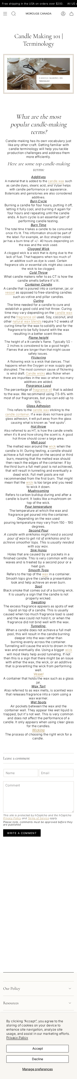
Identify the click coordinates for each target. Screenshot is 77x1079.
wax (45, 574)
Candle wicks (35, 373)
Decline (37, 1059)
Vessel (38, 674)
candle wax (56, 181)
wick (52, 446)
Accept (37, 1048)
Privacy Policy (17, 1038)
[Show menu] (5, 13)
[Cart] (71, 13)
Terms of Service (38, 818)
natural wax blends (27, 321)
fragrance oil (26, 317)
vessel (10, 292)
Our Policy (11, 988)
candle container (17, 414)
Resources (11, 1003)
